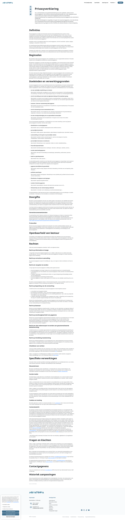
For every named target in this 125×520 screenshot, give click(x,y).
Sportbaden (97, 2)
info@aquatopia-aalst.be (38, 508)
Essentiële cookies (6, 504)
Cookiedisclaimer (73, 516)
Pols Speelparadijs (88, 2)
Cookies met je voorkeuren (8, 508)
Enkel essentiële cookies (10, 514)
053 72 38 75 (35, 504)
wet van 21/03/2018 (37, 427)
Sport (50, 503)
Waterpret (51, 507)
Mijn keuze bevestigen (10, 516)
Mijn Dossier (55, 355)
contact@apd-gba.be (61, 460)
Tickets (120, 2)
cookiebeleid (57, 403)
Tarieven (51, 506)
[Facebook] (30, 7)
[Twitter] (30, 12)
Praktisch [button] (112, 2)
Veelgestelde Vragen (53, 510)
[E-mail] (30, 14)
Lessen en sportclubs (53, 504)
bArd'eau (51, 509)
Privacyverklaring (81, 516)
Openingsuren (105, 2)
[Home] (8, 3)
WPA (57, 431)
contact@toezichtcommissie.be (60, 456)
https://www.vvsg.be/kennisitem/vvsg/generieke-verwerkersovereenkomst (44, 220)
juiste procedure (51, 457)
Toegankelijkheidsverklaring (90, 516)
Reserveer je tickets (53, 502)
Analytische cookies (6, 506)
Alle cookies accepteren (10, 511)
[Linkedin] (30, 10)
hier (56, 351)
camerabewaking (32, 430)
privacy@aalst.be (48, 470)
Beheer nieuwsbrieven (63, 371)
